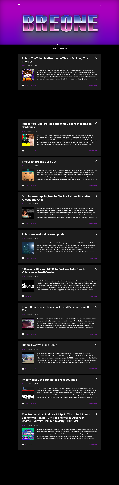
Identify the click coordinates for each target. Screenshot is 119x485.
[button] (96, 58)
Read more (93, 85)
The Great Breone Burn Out (39, 161)
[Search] (100, 5)
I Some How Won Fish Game (39, 345)
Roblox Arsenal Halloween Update (43, 234)
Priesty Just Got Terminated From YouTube (49, 379)
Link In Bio (63, 49)
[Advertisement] (59, 105)
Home (54, 49)
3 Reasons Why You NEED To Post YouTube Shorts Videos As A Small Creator (53, 270)
